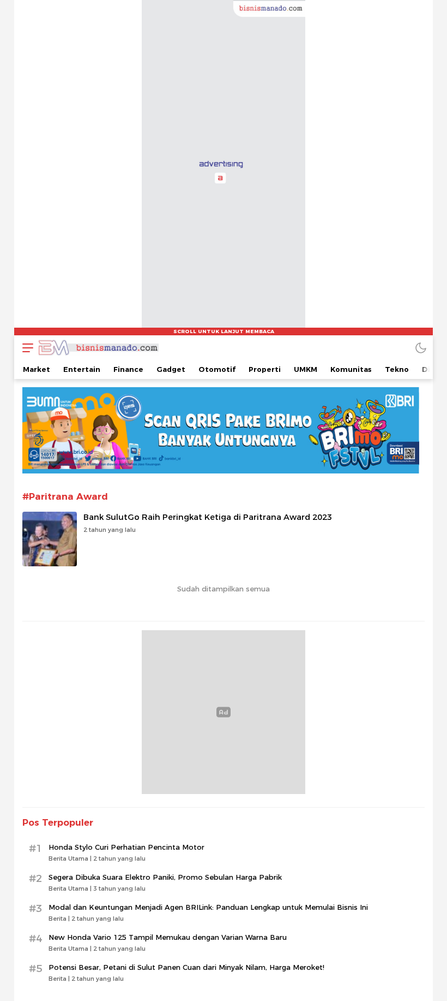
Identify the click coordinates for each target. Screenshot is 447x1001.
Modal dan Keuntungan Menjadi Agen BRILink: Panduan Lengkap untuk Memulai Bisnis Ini (208, 907)
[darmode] (421, 347)
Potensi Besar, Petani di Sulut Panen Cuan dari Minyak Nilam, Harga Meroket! (186, 967)
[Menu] (25, 347)
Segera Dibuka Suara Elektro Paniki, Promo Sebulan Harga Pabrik (165, 877)
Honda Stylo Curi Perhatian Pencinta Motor (126, 847)
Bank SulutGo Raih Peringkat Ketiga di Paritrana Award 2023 (207, 517)
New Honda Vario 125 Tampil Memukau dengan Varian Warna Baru (168, 937)
